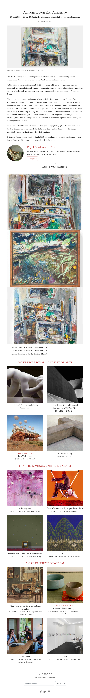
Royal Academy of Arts (41, 147)
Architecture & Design (25, 453)
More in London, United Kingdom (45, 465)
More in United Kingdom (45, 563)
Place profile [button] (32, 159)
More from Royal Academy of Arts (45, 362)
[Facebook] (40, 691)
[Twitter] (44, 691)
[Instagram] (49, 691)
